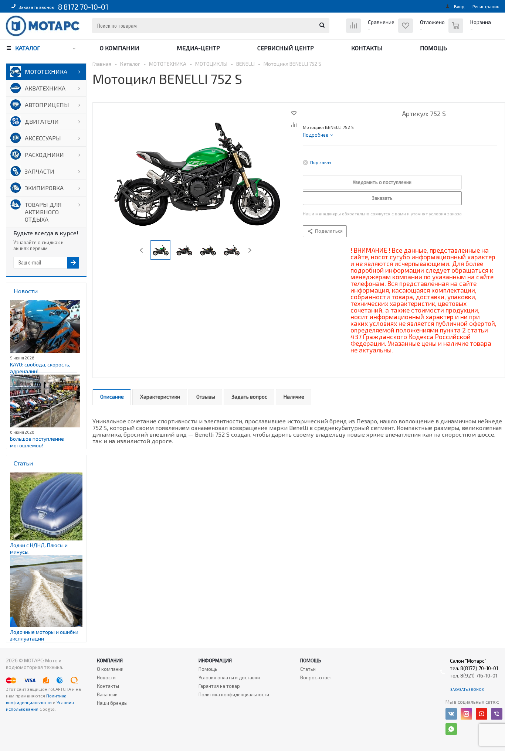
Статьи (308, 669)
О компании (119, 47)
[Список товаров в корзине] (470, 29)
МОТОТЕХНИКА (46, 71)
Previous (141, 250)
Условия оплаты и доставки (229, 677)
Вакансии (107, 694)
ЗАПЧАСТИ (39, 171)
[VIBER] (496, 714)
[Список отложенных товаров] (422, 31)
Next (249, 250)
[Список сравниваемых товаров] (371, 31)
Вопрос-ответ (316, 677)
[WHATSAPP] (451, 729)
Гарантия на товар (219, 686)
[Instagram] (466, 714)
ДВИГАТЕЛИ (42, 121)
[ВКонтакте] (451, 714)
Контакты (366, 47)
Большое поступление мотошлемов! (37, 442)
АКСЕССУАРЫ (43, 137)
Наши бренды (112, 703)
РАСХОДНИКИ (44, 154)
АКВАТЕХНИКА (45, 88)
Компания (110, 660)
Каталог (27, 47)
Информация (215, 660)
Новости (106, 677)
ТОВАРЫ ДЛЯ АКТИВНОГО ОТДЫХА (43, 212)
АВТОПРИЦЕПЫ (47, 104)
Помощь (433, 47)
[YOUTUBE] (481, 714)
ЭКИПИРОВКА (44, 187)
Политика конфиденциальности (234, 694)
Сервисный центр (285, 47)
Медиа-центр (198, 47)
